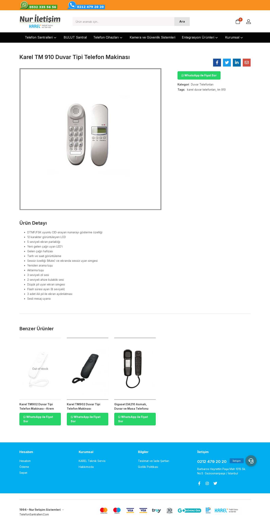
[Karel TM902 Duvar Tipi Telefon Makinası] (87, 369)
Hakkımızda (86, 466)
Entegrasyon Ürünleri (198, 37)
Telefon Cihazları (106, 37)
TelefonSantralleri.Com (34, 514)
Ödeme (24, 466)
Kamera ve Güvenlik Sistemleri (152, 37)
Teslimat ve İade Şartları (153, 461)
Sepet (23, 472)
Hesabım (25, 461)
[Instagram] (207, 483)
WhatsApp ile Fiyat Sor (200, 75)
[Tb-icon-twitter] (215, 483)
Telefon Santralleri (39, 37)
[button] (237, 22)
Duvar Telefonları (202, 84)
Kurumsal (232, 37)
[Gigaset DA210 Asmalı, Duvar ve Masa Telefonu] (135, 369)
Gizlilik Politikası (148, 466)
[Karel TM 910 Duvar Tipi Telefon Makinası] (217, 63)
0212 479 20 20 (212, 461)
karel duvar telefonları (201, 89)
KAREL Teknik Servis (92, 461)
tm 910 (221, 89)
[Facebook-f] (199, 483)
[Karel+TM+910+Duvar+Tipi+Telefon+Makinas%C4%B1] (227, 63)
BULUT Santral (75, 37)
